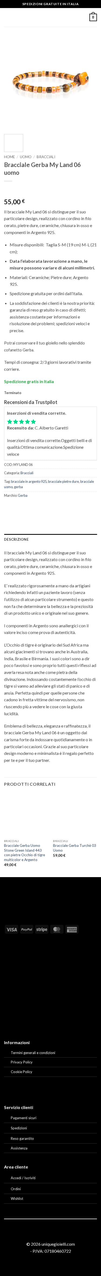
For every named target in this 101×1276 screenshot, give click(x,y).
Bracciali (46, 157)
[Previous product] (19, 190)
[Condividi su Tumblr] (57, 507)
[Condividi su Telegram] (67, 507)
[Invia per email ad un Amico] (38, 507)
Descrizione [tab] (16, 539)
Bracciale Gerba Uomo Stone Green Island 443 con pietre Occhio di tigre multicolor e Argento (24, 852)
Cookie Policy (21, 1072)
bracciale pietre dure (63, 481)
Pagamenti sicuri (23, 1118)
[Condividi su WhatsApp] (9, 507)
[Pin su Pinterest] (47, 507)
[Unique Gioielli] (50, 17)
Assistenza (19, 1148)
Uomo (26, 157)
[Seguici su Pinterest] (57, 1234)
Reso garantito (22, 1138)
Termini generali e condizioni (33, 1053)
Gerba (22, 495)
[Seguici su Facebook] (44, 1234)
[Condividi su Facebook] (18, 507)
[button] (7, 17)
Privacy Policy (22, 1062)
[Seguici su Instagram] (50, 1234)
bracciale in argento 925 (29, 481)
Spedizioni (19, 1128)
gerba (18, 487)
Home (9, 157)
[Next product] (9, 190)
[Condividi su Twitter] (28, 507)
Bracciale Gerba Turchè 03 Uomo (74, 847)
